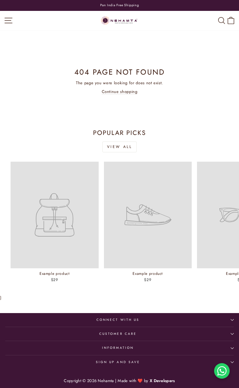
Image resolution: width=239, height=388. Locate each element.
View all (119, 147)
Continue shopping (120, 92)
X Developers (162, 381)
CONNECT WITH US (117, 319)
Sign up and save (118, 362)
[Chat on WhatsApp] (222, 371)
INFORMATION (118, 347)
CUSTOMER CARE (118, 333)
